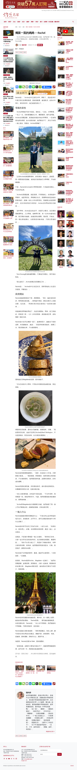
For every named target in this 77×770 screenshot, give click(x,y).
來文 (67, 153)
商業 (32, 21)
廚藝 (21, 52)
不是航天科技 (69, 182)
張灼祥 (24, 45)
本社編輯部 (8, 63)
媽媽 (25, 52)
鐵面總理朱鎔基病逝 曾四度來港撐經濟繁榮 (69, 167)
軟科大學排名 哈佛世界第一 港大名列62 (8, 98)
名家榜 (45, 21)
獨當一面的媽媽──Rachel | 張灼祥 (33, 26)
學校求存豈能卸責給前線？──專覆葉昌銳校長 (69, 151)
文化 (14, 21)
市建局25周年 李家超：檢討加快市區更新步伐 (69, 142)
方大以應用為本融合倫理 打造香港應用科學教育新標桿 (8, 59)
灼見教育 (5, 94)
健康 (27, 21)
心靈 (23, 26)
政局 (5, 21)
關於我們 (57, 21)
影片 (41, 21)
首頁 (16, 26)
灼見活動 (51, 21)
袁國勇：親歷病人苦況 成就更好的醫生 (8, 79)
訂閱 (59, 754)
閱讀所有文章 (50, 731)
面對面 (40, 45)
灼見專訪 (5, 55)
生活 (23, 21)
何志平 (67, 69)
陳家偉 (67, 62)
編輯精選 (7, 43)
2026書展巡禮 (6, 75)
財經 (18, 21)
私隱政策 (72, 765)
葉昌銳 (67, 52)
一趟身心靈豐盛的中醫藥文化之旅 (69, 60)
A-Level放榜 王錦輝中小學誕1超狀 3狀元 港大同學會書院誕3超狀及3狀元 (69, 119)
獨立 (17, 52)
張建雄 (67, 160)
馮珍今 (67, 44)
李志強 (67, 183)
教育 (9, 21)
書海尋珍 (5, 37)
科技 (37, 21)
